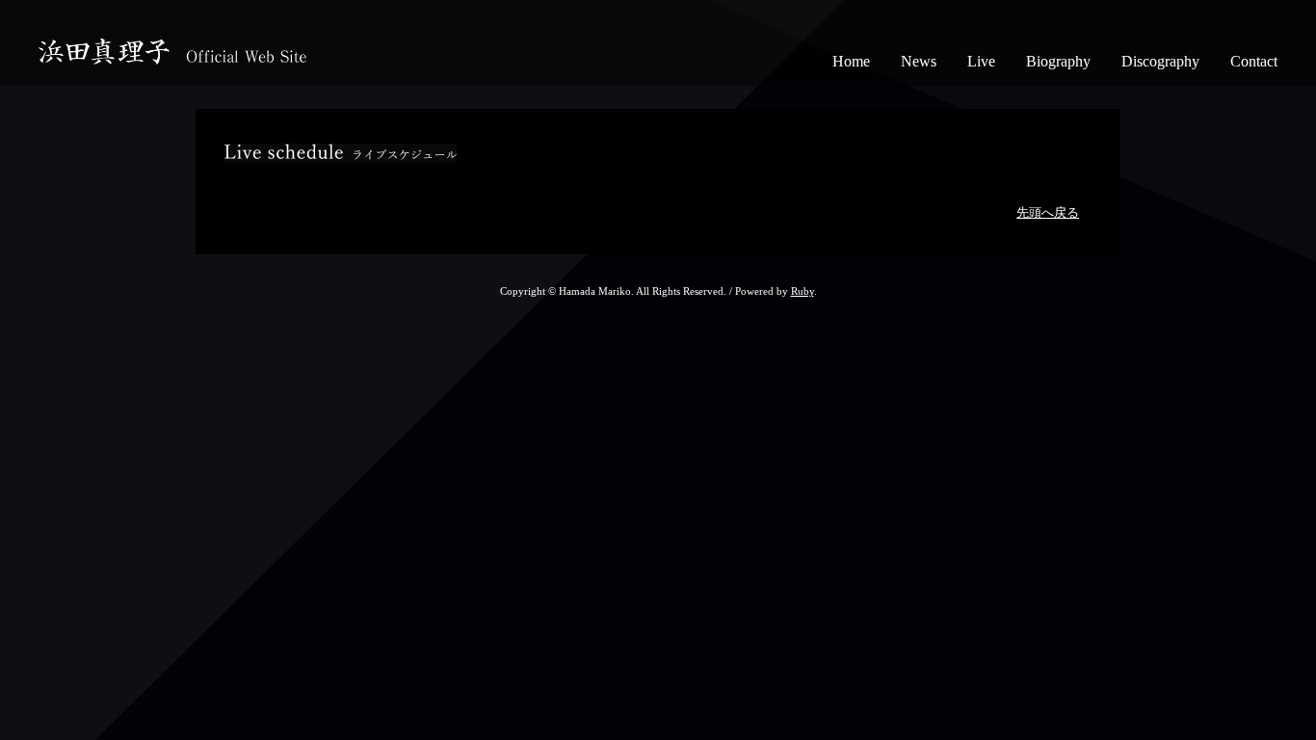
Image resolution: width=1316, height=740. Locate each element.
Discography (1160, 61)
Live (981, 61)
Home (851, 61)
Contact (1253, 61)
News (918, 61)
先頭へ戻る (1047, 213)
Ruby (802, 291)
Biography (1058, 61)
